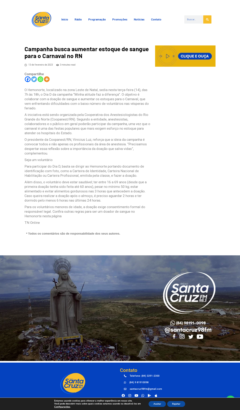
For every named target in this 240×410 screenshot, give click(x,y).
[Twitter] (34, 79)
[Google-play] (149, 395)
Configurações (62, 406)
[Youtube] (136, 395)
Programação (97, 19)
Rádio (78, 19)
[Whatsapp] (40, 79)
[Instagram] (130, 395)
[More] (47, 79)
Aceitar (157, 403)
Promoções (119, 19)
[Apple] (156, 395)
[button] (141, 376)
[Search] (207, 19)
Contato (156, 19)
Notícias (139, 19)
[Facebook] (28, 79)
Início (64, 19)
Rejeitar (176, 403)
